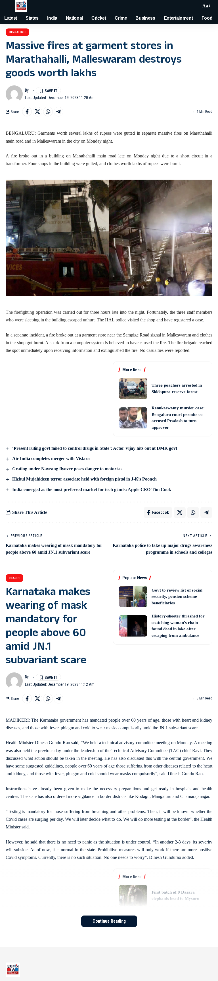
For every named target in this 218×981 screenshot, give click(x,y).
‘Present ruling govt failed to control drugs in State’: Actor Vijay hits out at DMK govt (94, 448)
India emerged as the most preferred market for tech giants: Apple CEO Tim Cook (91, 489)
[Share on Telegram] (58, 111)
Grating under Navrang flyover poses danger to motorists (67, 468)
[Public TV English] (21, 6)
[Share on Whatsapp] (48, 111)
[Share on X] (37, 111)
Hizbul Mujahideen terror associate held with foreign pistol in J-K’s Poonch (84, 479)
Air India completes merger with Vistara (51, 458)
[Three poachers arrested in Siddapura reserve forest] (133, 388)
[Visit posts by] (14, 93)
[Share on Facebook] (27, 111)
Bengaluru (17, 32)
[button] (10, 6)
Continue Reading (109, 921)
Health (14, 578)
